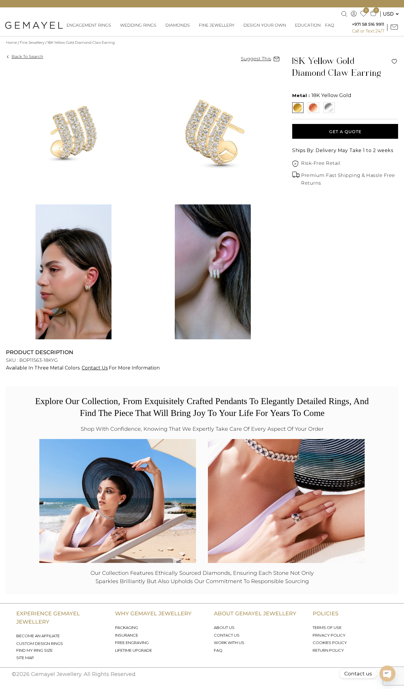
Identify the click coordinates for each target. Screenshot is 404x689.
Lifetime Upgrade (133, 650)
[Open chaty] (387, 674)
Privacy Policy (329, 635)
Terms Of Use (327, 627)
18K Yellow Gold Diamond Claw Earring (81, 42)
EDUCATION (308, 25)
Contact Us (95, 368)
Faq (218, 650)
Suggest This (256, 59)
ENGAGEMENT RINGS (89, 25)
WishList (394, 61)
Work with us (229, 642)
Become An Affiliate (38, 635)
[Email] (395, 27)
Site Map (25, 657)
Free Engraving (132, 642)
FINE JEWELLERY (217, 25)
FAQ (329, 25)
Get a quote (345, 131)
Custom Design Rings (39, 643)
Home (11, 42)
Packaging (126, 627)
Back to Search (27, 56)
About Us (224, 627)
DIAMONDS (177, 25)
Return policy (328, 650)
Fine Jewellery (32, 42)
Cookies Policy (330, 642)
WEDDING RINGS (138, 25)
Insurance (126, 635)
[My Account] (354, 14)
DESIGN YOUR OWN (264, 25)
